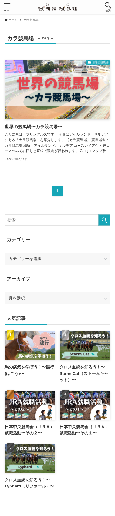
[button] (108, 7)
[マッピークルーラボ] (57, 7)
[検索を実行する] (104, 220)
